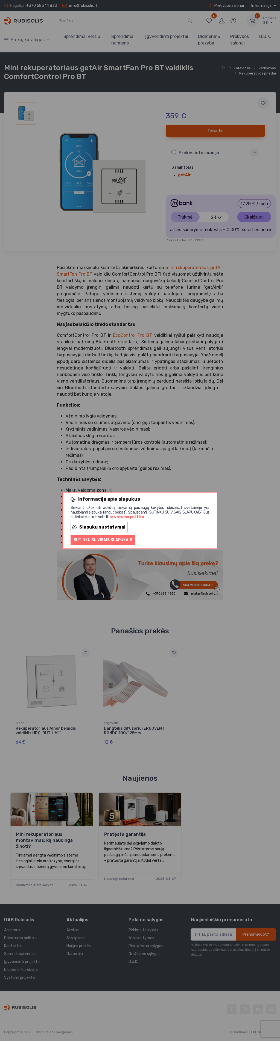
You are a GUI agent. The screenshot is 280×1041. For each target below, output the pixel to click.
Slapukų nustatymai (102, 527)
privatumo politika (126, 517)
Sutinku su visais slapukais (103, 540)
